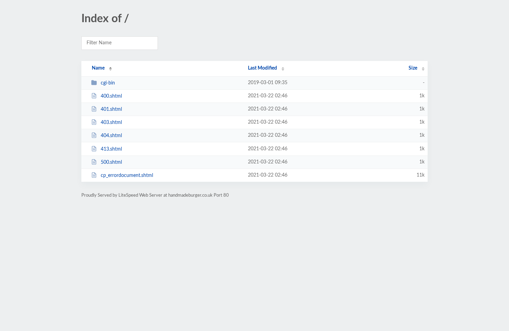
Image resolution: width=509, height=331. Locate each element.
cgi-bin (108, 83)
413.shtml (111, 149)
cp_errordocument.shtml (127, 175)
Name (98, 68)
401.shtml (111, 109)
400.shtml (111, 96)
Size (413, 68)
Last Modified (262, 68)
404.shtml (111, 135)
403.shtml (111, 122)
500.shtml (111, 162)
